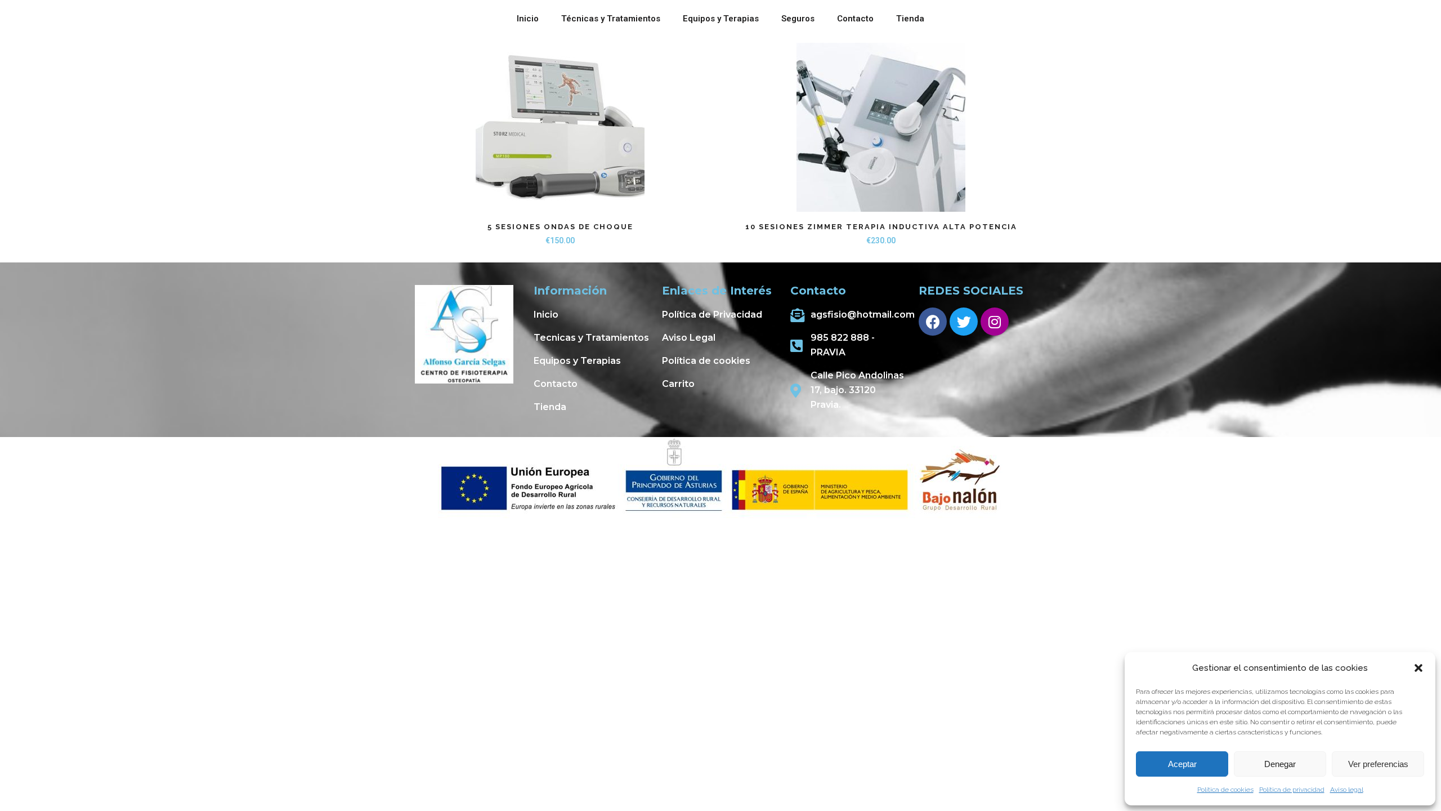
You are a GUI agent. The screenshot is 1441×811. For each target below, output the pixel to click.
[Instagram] (995, 322)
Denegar (1280, 764)
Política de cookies (1225, 790)
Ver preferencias (1378, 764)
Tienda (910, 19)
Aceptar (1182, 764)
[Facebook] (933, 322)
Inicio (528, 19)
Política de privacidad (1291, 790)
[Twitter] (964, 322)
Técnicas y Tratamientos (610, 19)
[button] (1418, 668)
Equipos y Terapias (721, 19)
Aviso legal (1346, 790)
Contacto (855, 19)
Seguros (798, 19)
